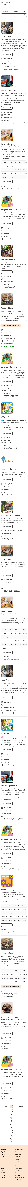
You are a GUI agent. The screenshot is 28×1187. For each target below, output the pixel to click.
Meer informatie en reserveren (11, 325)
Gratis (5, 69)
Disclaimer (18, 1170)
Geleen (3, 1175)
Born (2, 1170)
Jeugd (17, 238)
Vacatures (18, 1156)
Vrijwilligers (18, 1154)
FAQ (2, 1156)
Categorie (5, 11)
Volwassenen (17, 69)
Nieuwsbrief (4, 1154)
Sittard (3, 1177)
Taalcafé (10, 69)
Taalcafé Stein (6, 559)
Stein (2, 1180)
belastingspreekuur (8, 123)
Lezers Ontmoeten (8, 260)
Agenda (3, 1152)
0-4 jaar (6, 448)
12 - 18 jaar (6, 238)
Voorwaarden (18, 1168)
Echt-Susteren (5, 1173)
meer (4, 648)
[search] (24, 15)
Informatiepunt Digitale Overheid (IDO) (10, 145)
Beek (2, 1168)
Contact (17, 1161)
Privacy (17, 1173)
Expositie (6, 538)
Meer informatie (7, 54)
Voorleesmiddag (7, 889)
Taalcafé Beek (6, 36)
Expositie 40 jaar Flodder (10, 515)
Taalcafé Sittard (7, 308)
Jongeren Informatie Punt (11, 209)
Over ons (17, 1152)
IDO (9, 188)
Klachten (17, 1159)
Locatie (15, 11)
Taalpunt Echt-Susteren (10, 469)
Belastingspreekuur (9, 90)
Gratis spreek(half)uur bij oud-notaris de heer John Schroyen (13, 1018)
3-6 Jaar (6, 932)
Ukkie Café (5, 417)
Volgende (22, 1106)
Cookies (17, 1175)
